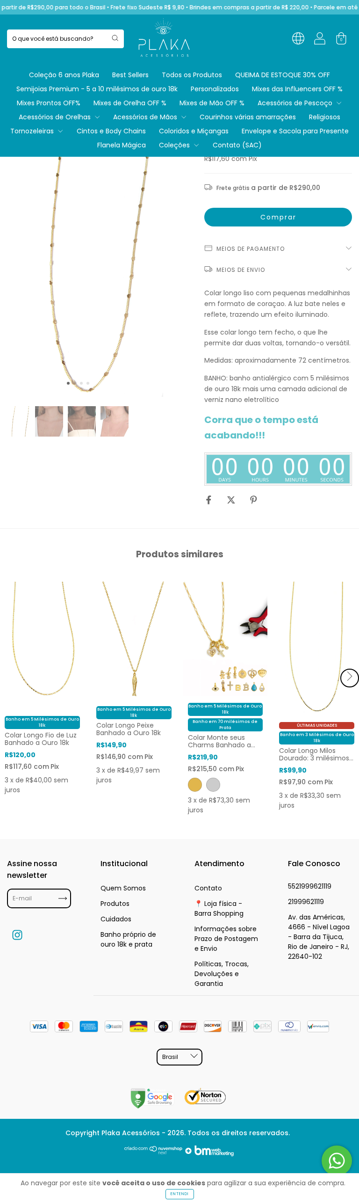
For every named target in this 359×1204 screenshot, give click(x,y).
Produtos (115, 903)
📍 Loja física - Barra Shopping (219, 908)
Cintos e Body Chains (111, 131)
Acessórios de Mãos (146, 117)
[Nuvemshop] (153, 1154)
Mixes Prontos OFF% (48, 103)
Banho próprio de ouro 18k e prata (128, 939)
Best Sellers (130, 75)
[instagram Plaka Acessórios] (17, 935)
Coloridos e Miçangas (194, 131)
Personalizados (215, 89)
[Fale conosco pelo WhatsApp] (337, 1161)
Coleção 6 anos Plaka (64, 75)
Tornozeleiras (33, 131)
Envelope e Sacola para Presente (295, 131)
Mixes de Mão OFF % (212, 103)
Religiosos (324, 117)
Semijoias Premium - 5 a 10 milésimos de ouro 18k (97, 89)
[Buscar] (115, 38)
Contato (208, 888)
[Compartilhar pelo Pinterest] (253, 499)
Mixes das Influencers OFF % (297, 89)
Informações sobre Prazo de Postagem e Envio (226, 938)
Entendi (180, 1194)
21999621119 (306, 901)
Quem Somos (123, 888)
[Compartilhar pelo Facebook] (209, 499)
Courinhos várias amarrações (248, 117)
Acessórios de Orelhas (56, 117)
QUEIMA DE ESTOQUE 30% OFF (282, 75)
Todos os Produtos (192, 75)
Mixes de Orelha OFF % (129, 103)
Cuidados (116, 919)
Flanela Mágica (121, 145)
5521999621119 (309, 886)
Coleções (175, 145)
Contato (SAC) (237, 145)
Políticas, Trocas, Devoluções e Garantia (221, 973)
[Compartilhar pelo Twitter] (232, 499)
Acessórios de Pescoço (296, 103)
